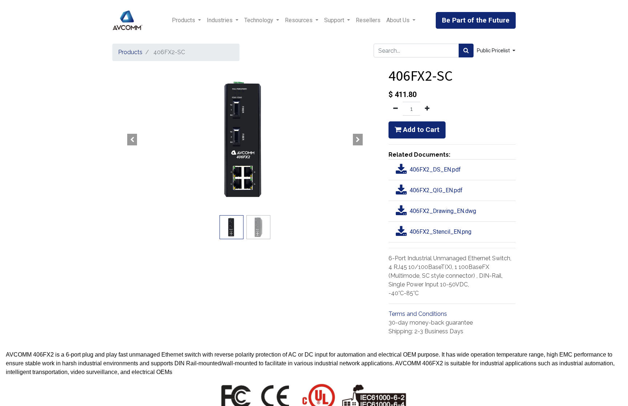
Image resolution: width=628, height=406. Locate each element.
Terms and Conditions (418, 313)
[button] (132, 139)
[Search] (466, 50)
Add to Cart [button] (420, 129)
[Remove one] (396, 109)
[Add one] (427, 109)
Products (130, 52)
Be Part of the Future (476, 20)
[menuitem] (368, 20)
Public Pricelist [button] (494, 50)
